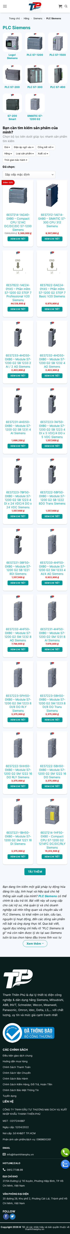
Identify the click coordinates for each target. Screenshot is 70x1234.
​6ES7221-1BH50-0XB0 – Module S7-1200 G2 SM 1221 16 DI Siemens (18, 838)
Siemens (37, 18)
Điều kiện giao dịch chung (17, 1055)
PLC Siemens (47, 896)
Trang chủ (14, 18)
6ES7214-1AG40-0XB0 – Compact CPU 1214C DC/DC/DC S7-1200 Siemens (18, 222)
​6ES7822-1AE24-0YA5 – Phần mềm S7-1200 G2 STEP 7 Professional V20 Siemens (18, 292)
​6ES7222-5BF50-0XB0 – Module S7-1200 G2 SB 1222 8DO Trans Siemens (52, 497)
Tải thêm (35, 871)
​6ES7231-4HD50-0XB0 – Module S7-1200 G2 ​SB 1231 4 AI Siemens (18, 427)
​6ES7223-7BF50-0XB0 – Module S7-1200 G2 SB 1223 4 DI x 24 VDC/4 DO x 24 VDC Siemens (18, 499)
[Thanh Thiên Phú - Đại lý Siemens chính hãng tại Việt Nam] (35, 6)
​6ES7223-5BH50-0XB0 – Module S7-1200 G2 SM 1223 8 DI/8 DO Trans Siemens (52, 703)
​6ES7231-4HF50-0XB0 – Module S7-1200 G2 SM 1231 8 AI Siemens (52, 634)
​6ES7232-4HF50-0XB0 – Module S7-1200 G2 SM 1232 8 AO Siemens (17, 634)
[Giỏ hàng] (60, 6)
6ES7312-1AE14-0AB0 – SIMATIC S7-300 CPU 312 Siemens (52, 220)
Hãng (26, 18)
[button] (5, 6)
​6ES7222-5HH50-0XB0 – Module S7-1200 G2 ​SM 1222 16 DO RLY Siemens (18, 771)
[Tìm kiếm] (66, 6)
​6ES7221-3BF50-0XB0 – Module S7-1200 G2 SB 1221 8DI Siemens (18, 568)
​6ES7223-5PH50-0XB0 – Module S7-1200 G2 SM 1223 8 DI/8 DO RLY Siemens (17, 703)
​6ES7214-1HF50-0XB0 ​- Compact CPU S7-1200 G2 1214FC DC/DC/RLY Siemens (52, 840)
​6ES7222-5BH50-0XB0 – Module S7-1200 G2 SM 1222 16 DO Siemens (52, 771)
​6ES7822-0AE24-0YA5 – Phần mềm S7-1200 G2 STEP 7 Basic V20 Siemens (52, 290)
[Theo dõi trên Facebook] (6, 1216)
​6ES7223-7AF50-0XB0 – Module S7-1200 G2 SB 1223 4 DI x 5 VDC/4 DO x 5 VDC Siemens (52, 429)
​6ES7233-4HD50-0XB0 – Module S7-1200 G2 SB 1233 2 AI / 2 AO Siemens (18, 361)
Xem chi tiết (17, 238)
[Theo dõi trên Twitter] (12, 1216)
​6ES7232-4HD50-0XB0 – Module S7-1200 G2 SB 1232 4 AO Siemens (52, 361)
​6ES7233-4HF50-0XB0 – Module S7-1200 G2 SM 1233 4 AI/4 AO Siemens (52, 568)
